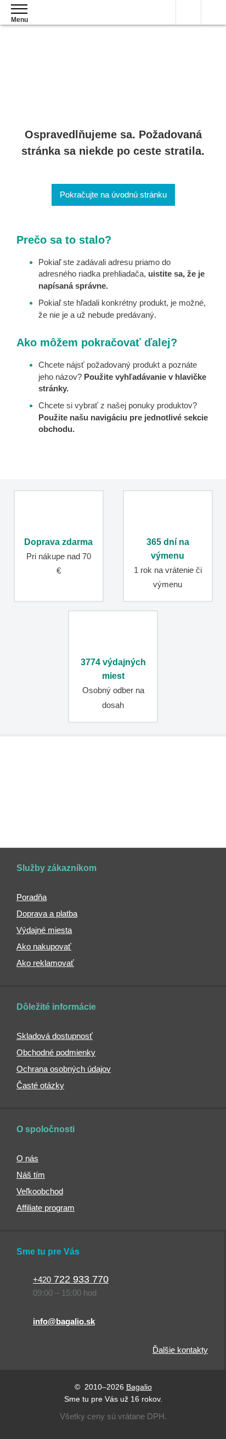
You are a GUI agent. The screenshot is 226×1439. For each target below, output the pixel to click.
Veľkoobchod (39, 1191)
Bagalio (139, 1386)
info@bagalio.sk (64, 1321)
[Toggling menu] (19, 9)
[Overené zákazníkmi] (167, 783)
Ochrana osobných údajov (63, 1068)
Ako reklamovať (45, 963)
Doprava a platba (46, 913)
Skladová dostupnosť (54, 1036)
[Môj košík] (213, 12)
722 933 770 (71, 1279)
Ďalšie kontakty (180, 1349)
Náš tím (30, 1174)
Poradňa (31, 897)
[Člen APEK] (54, 783)
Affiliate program (45, 1207)
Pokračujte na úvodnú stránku (113, 194)
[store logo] (73, 20)
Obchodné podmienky (55, 1052)
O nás (27, 1158)
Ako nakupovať (43, 946)
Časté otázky (40, 1085)
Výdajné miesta (44, 930)
